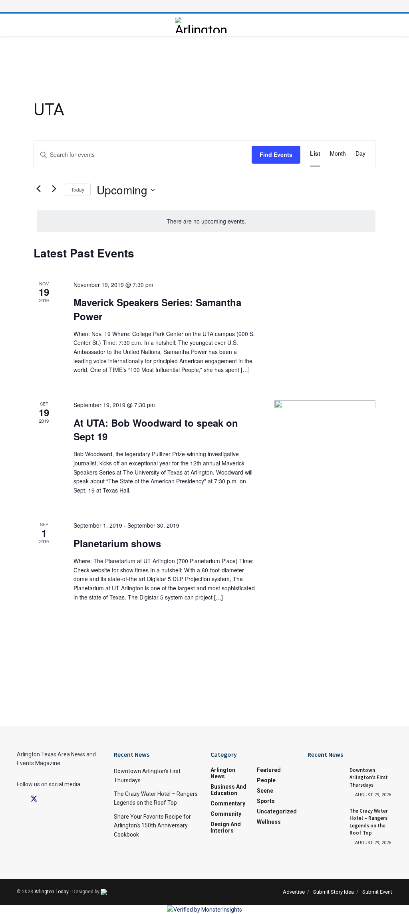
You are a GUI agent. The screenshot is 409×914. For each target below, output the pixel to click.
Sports (266, 801)
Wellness (269, 822)
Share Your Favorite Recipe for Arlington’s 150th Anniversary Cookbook (152, 825)
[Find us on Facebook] (19, 799)
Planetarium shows (117, 543)
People (266, 780)
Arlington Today (51, 891)
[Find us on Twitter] (34, 799)
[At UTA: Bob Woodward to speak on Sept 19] (324, 428)
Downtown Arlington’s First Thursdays (368, 777)
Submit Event (377, 892)
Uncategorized (277, 811)
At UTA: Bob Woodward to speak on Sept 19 (155, 429)
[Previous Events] (38, 188)
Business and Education (228, 789)
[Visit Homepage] (202, 25)
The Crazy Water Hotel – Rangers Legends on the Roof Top (368, 821)
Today (77, 189)
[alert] (206, 221)
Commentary (227, 803)
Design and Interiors (225, 827)
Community (225, 814)
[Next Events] (54, 188)
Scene (265, 790)
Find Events (276, 154)
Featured (269, 770)
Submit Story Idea (333, 892)
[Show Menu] (204, 6)
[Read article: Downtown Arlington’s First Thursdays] (325, 779)
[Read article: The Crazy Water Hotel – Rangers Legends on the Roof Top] (325, 820)
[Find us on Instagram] (48, 799)
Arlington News (222, 773)
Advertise (294, 892)
